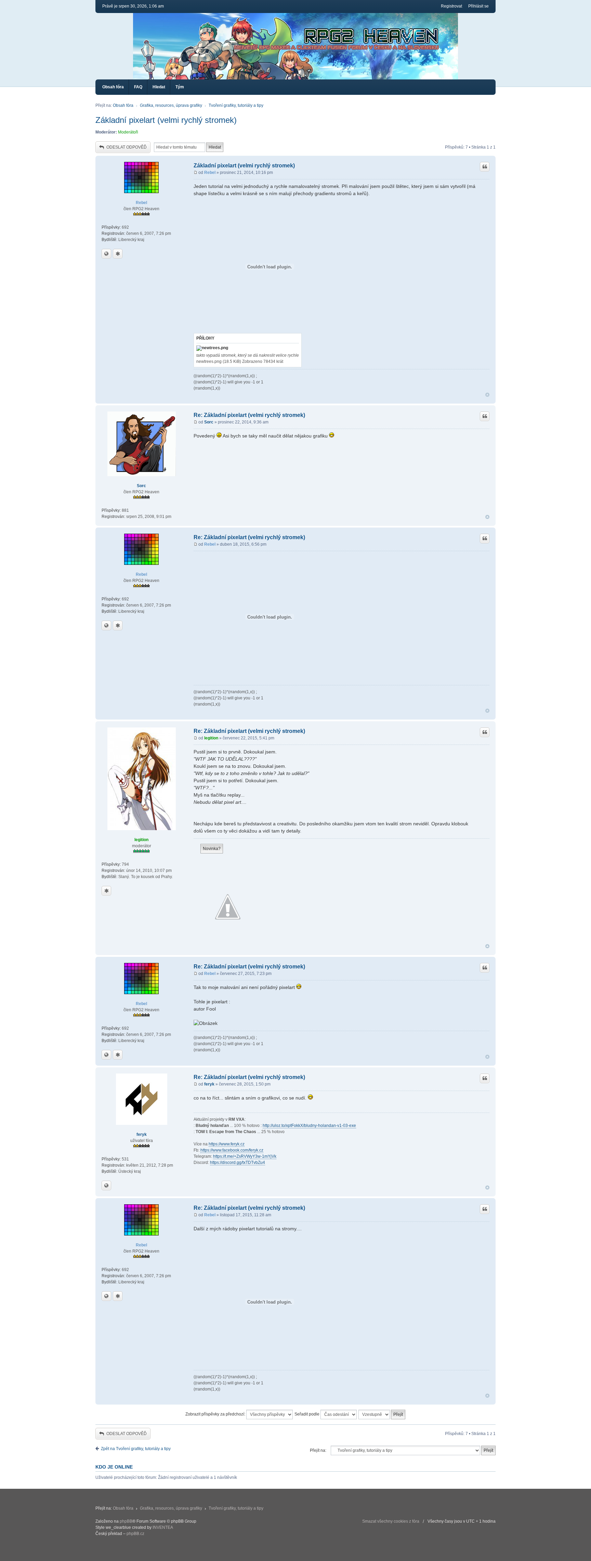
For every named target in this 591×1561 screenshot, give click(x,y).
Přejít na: (318, 1450)
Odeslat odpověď (126, 147)
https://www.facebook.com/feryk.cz (231, 1150)
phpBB (126, 1521)
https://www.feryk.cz (227, 1144)
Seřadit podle (307, 1414)
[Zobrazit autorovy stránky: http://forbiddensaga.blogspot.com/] (106, 253)
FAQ (138, 87)
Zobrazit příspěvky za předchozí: (215, 1414)
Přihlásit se (478, 6)
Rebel (141, 202)
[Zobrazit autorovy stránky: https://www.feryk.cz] (106, 1185)
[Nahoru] (487, 395)
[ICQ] (117, 253)
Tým (179, 87)
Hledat (159, 87)
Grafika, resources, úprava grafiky (171, 105)
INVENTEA (163, 1527)
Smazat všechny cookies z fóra (390, 1521)
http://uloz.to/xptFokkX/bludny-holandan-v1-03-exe (309, 1125)
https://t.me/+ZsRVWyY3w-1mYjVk (244, 1156)
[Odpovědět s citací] (484, 167)
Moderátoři (128, 132)
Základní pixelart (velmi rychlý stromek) (166, 120)
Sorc (141, 485)
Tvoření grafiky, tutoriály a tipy (236, 105)
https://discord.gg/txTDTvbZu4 (237, 1162)
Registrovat (451, 6)
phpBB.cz (135, 1533)
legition (141, 839)
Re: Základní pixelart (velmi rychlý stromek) (249, 415)
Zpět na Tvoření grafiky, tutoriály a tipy (136, 1448)
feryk (141, 1134)
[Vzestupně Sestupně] (382, 1414)
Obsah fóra (113, 87)
